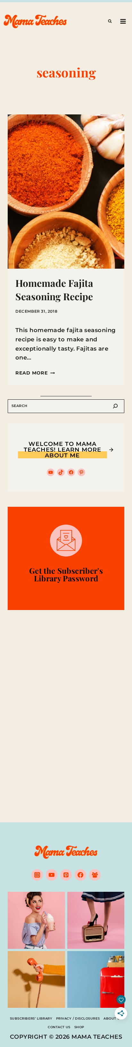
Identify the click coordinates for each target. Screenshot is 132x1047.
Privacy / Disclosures (78, 1018)
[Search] (115, 406)
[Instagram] (37, 875)
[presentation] (66, 191)
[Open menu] (123, 21)
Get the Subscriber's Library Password (66, 574)
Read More (35, 373)
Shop (79, 1027)
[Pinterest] (66, 875)
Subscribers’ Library (31, 1018)
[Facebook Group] (95, 875)
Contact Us (59, 1027)
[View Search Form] (110, 21)
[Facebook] (80, 875)
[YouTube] (51, 875)
